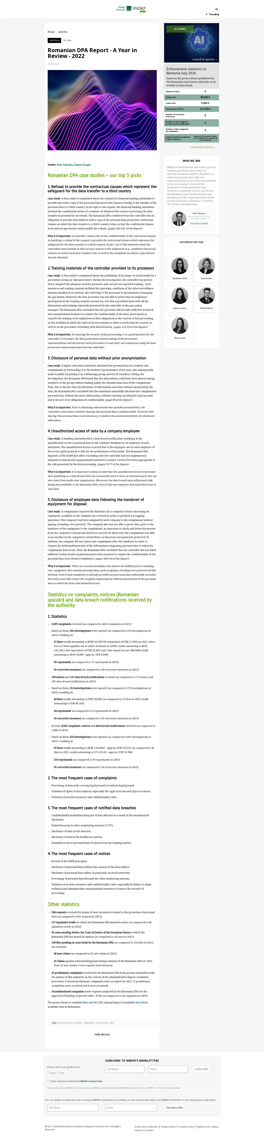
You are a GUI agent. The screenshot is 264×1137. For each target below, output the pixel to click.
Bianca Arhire (179, 308)
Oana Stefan (206, 278)
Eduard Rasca (206, 308)
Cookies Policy (186, 1126)
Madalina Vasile (179, 278)
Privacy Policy (168, 1126)
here (178, 1088)
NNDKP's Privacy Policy (91, 1081)
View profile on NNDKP (199, 223)
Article (78, 1022)
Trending (214, 14)
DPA (112, 1022)
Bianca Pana (179, 338)
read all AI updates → (205, 59)
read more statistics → (204, 147)
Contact (149, 1130)
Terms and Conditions (146, 1126)
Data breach (102, 1022)
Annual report (65, 1022)
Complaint (88, 1022)
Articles (54, 40)
